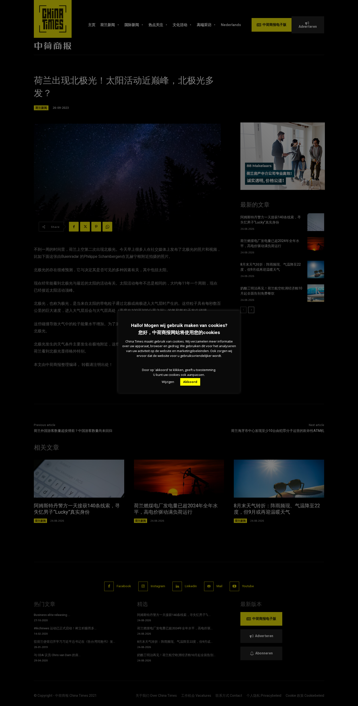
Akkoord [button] (190, 382)
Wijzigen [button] (168, 382)
